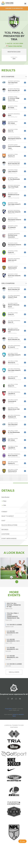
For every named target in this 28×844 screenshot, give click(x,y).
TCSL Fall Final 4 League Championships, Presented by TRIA (13, 615)
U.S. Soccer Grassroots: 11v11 (13, 640)
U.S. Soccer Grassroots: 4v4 (12, 648)
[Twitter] (12, 699)
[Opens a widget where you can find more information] (22, 841)
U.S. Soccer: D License (14, 624)
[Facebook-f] (8, 699)
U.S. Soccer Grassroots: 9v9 (12, 632)
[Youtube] (20, 699)
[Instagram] (16, 699)
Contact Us (15, 714)
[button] (25, 3)
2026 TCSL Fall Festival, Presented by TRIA (14, 605)
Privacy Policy (8, 708)
